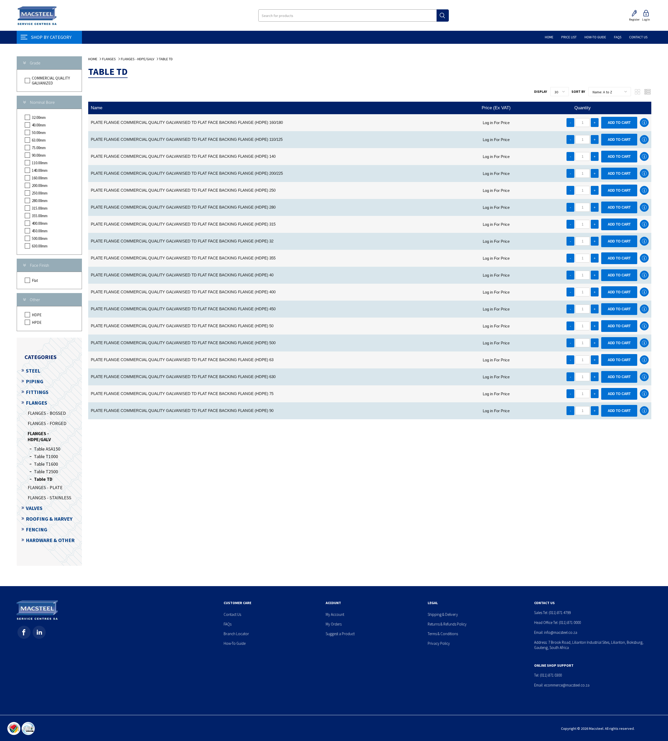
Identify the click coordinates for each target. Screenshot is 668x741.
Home (92, 59)
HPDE (36, 322)
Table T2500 (46, 472)
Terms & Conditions (443, 633)
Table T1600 (46, 464)
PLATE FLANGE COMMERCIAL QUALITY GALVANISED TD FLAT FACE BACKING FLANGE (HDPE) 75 (182, 393)
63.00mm (39, 140)
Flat (35, 280)
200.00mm (39, 185)
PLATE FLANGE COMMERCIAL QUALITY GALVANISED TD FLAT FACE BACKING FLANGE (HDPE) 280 (183, 207)
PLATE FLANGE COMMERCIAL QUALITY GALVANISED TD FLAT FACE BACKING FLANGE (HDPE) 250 (183, 190)
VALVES (34, 508)
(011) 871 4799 (560, 612)
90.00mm (39, 155)
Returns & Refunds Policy (447, 624)
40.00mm (39, 125)
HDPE (36, 314)
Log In (646, 19)
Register (634, 19)
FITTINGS (37, 392)
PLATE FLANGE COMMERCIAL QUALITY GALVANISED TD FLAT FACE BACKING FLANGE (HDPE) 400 (183, 292)
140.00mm (39, 170)
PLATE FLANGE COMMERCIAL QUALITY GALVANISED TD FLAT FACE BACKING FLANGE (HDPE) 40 (182, 275)
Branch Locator (236, 633)
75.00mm (39, 147)
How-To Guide (235, 643)
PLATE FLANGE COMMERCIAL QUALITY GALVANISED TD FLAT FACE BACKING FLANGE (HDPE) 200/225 (187, 173)
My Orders (334, 624)
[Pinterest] (39, 632)
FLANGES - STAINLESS (49, 498)
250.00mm (39, 193)
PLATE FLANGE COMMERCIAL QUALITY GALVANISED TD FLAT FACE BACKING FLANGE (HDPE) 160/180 (187, 122)
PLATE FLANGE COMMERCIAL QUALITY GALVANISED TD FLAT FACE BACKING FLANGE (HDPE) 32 (182, 241)
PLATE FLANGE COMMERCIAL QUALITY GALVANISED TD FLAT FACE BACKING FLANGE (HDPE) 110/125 (187, 139)
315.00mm (39, 208)
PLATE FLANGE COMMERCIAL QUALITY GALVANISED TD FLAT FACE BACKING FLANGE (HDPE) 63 (182, 359)
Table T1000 (46, 456)
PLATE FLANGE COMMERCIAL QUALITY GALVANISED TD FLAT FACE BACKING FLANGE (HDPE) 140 (183, 156)
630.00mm (39, 246)
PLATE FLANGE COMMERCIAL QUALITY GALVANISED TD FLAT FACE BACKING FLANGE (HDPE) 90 (182, 410)
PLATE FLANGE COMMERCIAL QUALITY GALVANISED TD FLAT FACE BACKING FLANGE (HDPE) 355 (183, 258)
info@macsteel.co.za (560, 632)
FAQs (227, 624)
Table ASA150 (47, 449)
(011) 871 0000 (570, 622)
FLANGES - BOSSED (47, 413)
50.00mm (39, 132)
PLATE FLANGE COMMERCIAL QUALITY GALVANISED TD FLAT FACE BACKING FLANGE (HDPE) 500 (183, 343)
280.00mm (39, 200)
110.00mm (39, 162)
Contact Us (232, 614)
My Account (335, 614)
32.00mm (39, 117)
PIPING (34, 381)
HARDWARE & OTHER (50, 540)
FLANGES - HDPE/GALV (39, 436)
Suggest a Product (340, 633)
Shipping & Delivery (443, 614)
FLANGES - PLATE (45, 487)
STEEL (33, 370)
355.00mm (39, 215)
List (647, 91)
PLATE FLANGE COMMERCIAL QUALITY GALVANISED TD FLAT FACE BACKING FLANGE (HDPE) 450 (183, 309)
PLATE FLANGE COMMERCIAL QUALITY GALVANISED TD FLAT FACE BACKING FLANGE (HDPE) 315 (183, 224)
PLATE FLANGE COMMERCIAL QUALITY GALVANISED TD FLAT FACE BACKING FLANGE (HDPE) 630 (183, 376)
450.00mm (39, 230)
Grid (637, 91)
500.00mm (39, 238)
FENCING (36, 529)
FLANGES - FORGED (47, 423)
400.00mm (39, 223)
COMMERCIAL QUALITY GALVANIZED (51, 81)
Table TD (43, 479)
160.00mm (39, 177)
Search (443, 15)
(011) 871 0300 (551, 675)
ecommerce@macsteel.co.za (566, 685)
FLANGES (36, 402)
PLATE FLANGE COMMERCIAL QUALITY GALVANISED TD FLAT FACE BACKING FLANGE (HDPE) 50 (182, 326)
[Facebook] (24, 632)
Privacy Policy (439, 643)
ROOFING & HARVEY (49, 518)
